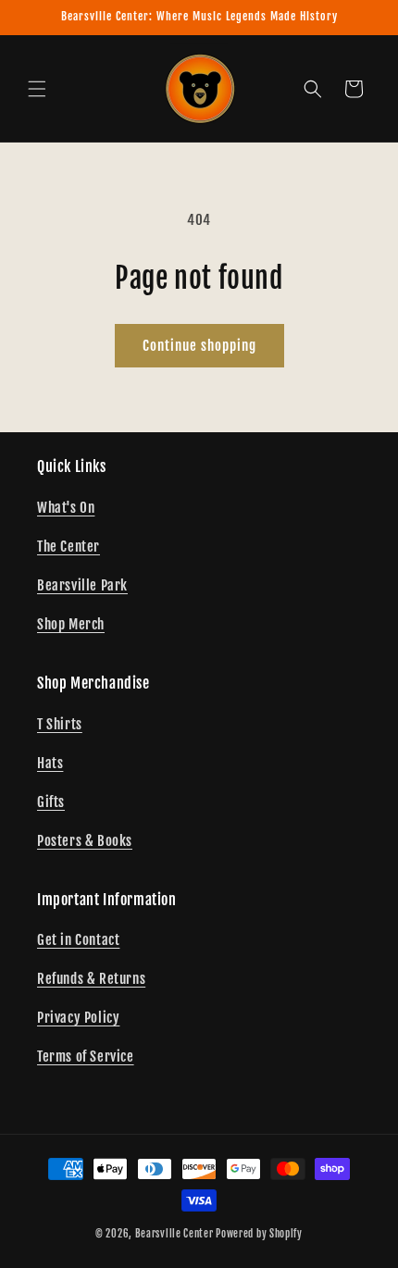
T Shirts (59, 724)
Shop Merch (71, 624)
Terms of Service (85, 1056)
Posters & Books (84, 841)
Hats (50, 763)
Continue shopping (199, 345)
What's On (65, 507)
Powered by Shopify (259, 1233)
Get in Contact (78, 940)
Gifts (51, 802)
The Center (68, 546)
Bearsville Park (82, 585)
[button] (37, 88)
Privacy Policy (78, 1017)
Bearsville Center (174, 1233)
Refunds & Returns (91, 979)
